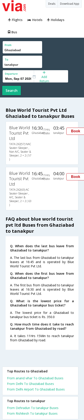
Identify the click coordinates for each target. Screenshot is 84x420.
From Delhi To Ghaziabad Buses (30, 384)
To (6, 59)
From (8, 45)
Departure (11, 73)
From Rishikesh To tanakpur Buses (32, 413)
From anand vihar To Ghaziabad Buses (35, 378)
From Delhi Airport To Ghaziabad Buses (36, 389)
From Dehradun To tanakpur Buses (32, 408)
